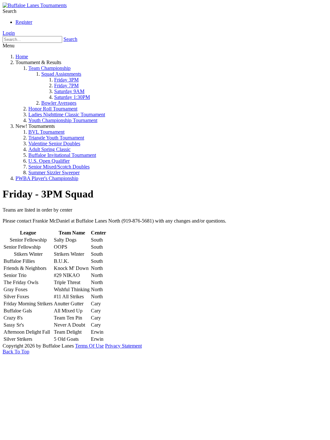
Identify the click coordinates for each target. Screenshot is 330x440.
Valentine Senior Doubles (54, 143)
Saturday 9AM (69, 91)
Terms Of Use (89, 346)
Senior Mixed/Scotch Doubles (59, 166)
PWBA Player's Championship (46, 178)
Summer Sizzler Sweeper (54, 172)
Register (23, 22)
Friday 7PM (66, 85)
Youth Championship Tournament (62, 120)
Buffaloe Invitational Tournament (62, 155)
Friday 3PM (66, 79)
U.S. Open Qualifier (49, 161)
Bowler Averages (58, 103)
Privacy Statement (123, 346)
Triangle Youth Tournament (56, 137)
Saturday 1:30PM (72, 97)
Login (9, 33)
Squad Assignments (61, 74)
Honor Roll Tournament (52, 108)
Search (70, 39)
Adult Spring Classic (49, 149)
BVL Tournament (46, 132)
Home (21, 56)
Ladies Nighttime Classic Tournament (66, 114)
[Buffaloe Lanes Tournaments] (35, 5)
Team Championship (49, 68)
